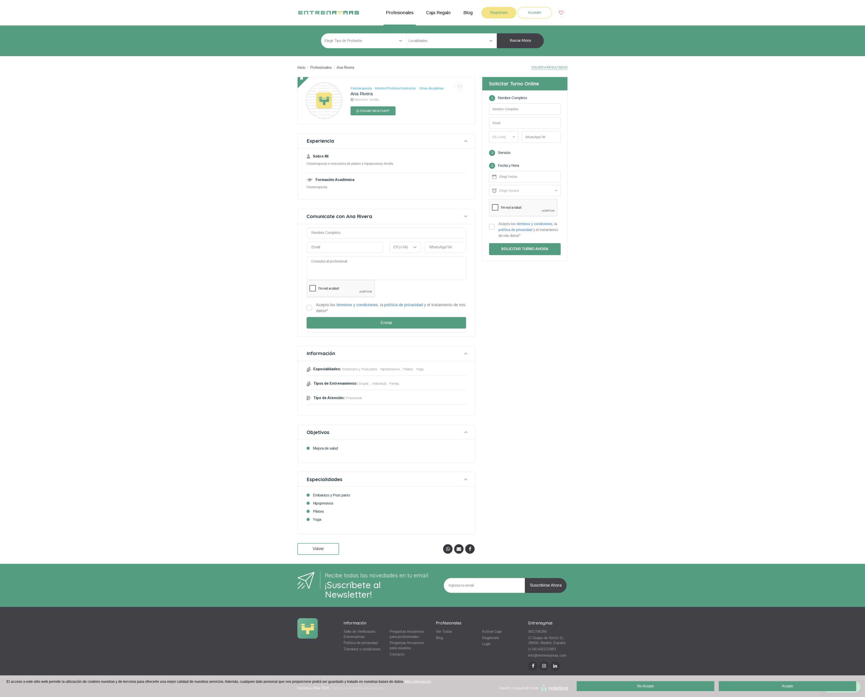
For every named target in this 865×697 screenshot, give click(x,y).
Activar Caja (491, 631)
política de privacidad (403, 305)
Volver (318, 548)
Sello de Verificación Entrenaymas (359, 634)
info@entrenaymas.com (547, 655)
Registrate (490, 638)
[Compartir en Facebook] (470, 549)
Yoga (317, 519)
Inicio (301, 67)
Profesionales (400, 12)
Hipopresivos (323, 503)
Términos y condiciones (362, 649)
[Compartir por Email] (459, 549)
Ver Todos (444, 631)
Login (486, 644)
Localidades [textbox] (418, 41)
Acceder (534, 12)
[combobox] (452, 40)
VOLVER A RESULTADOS (549, 67)
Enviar (386, 322)
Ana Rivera (345, 67)
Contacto (397, 654)
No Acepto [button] (645, 686)
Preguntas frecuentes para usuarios (407, 645)
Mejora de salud (325, 448)
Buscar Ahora (520, 40)
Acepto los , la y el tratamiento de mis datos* (390, 308)
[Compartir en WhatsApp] (448, 549)
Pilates (318, 511)
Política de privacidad (361, 643)
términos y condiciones (357, 305)
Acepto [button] (787, 686)
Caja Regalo (438, 12)
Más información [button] (418, 681)
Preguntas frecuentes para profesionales (407, 634)
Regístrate (499, 12)
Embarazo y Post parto (331, 495)
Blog (468, 12)
